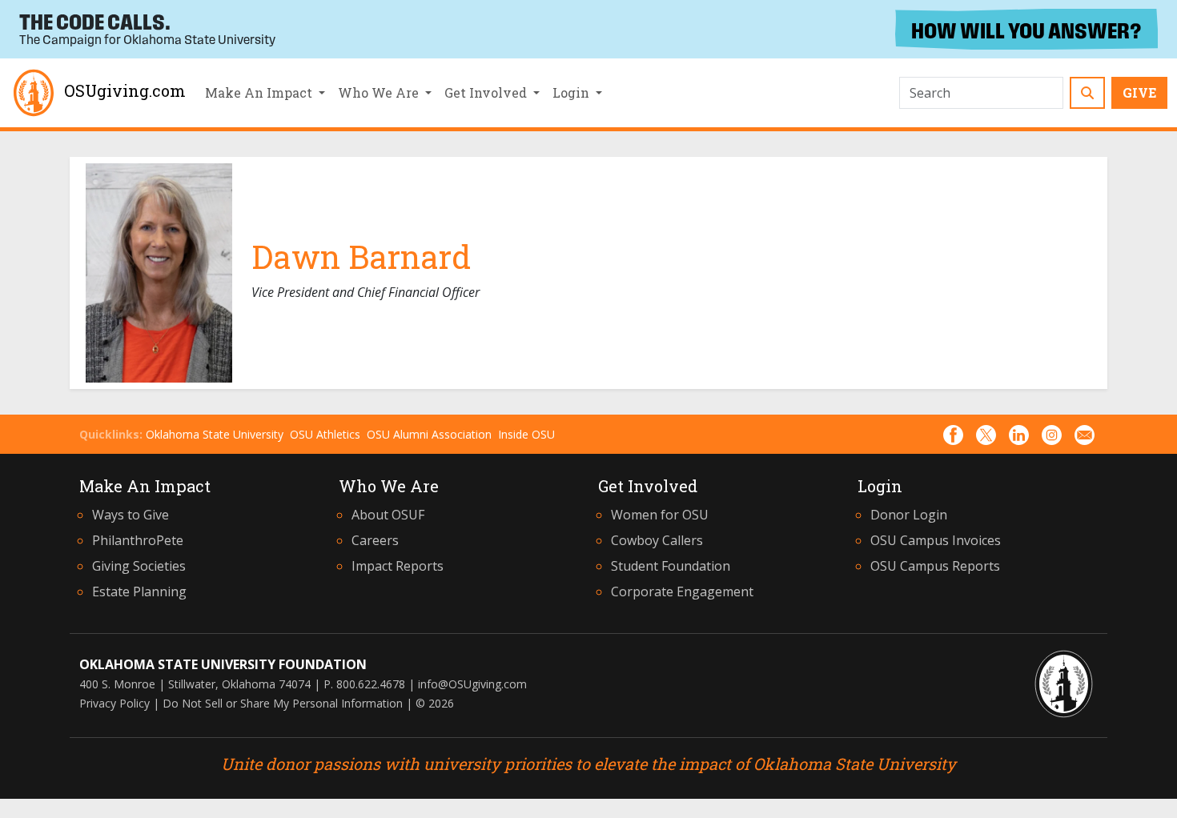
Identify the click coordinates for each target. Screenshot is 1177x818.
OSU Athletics (325, 434)
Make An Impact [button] (260, 92)
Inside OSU (526, 434)
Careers (375, 540)
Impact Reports (397, 566)
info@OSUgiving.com (472, 684)
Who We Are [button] (380, 92)
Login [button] (572, 92)
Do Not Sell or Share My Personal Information (283, 703)
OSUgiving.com (125, 90)
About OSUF (387, 514)
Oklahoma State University (214, 434)
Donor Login (908, 514)
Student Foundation (670, 566)
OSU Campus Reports (935, 566)
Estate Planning (139, 591)
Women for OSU (660, 514)
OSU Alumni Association (429, 434)
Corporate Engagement (682, 591)
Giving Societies (139, 566)
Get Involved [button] (487, 92)
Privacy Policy (114, 703)
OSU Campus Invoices (935, 540)
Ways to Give (130, 514)
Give (1139, 92)
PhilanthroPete (137, 540)
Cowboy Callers (657, 540)
